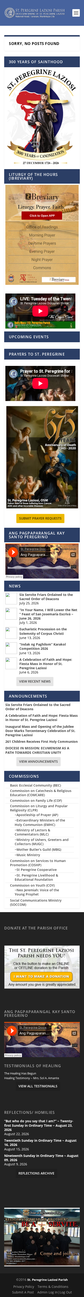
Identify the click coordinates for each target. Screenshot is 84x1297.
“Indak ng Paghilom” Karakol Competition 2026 (42, 646)
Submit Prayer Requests (40, 518)
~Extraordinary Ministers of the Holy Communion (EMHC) (40, 822)
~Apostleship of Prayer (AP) (36, 815)
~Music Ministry (27, 855)
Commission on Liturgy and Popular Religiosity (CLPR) (39, 808)
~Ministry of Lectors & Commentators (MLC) (32, 832)
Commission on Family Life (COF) (36, 800)
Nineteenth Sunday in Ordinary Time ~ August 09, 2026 (41, 1158)
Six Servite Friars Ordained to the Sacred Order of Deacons (46, 597)
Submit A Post (23, 1292)
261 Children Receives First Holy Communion (41, 742)
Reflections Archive (36, 1173)
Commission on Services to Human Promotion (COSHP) (38, 862)
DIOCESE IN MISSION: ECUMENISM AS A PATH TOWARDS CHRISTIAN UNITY (37, 750)
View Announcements (38, 761)
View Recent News (35, 681)
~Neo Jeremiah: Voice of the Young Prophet (37, 892)
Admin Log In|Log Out (54, 1292)
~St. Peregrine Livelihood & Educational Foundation (36, 877)
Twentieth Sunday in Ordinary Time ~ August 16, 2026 (40, 1142)
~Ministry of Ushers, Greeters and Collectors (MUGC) (42, 841)
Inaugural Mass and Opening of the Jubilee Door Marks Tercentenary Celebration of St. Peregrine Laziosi (40, 731)
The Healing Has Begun (20, 1073)
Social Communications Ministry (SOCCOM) (36, 902)
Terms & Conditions (53, 1286)
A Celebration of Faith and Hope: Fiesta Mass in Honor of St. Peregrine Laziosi (45, 664)
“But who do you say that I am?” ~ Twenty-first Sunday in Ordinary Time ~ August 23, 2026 (38, 1125)
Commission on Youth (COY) (32, 885)
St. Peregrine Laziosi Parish (47, 1280)
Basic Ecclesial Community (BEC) (35, 785)
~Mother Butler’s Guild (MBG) (38, 849)
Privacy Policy (23, 1286)
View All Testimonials (37, 1086)
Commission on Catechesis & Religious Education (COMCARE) (40, 792)
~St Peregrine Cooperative (36, 869)
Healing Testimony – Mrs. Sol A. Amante (31, 1078)
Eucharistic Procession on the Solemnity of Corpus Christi (43, 631)
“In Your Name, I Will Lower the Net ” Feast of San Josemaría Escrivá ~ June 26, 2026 (48, 614)
